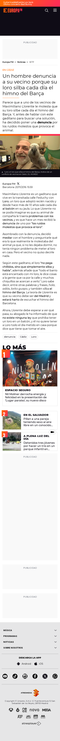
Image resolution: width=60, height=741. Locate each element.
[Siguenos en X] (45, 677)
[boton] (43, 630)
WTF (31, 62)
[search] (46, 10)
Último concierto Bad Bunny (17, 4)
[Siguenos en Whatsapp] (55, 677)
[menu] (55, 9)
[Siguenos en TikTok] (15, 677)
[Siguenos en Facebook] (35, 677)
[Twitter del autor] (18, 183)
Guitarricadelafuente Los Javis (18, 2)
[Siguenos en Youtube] (5, 677)
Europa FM (8, 62)
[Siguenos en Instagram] (25, 677)
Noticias (21, 62)
